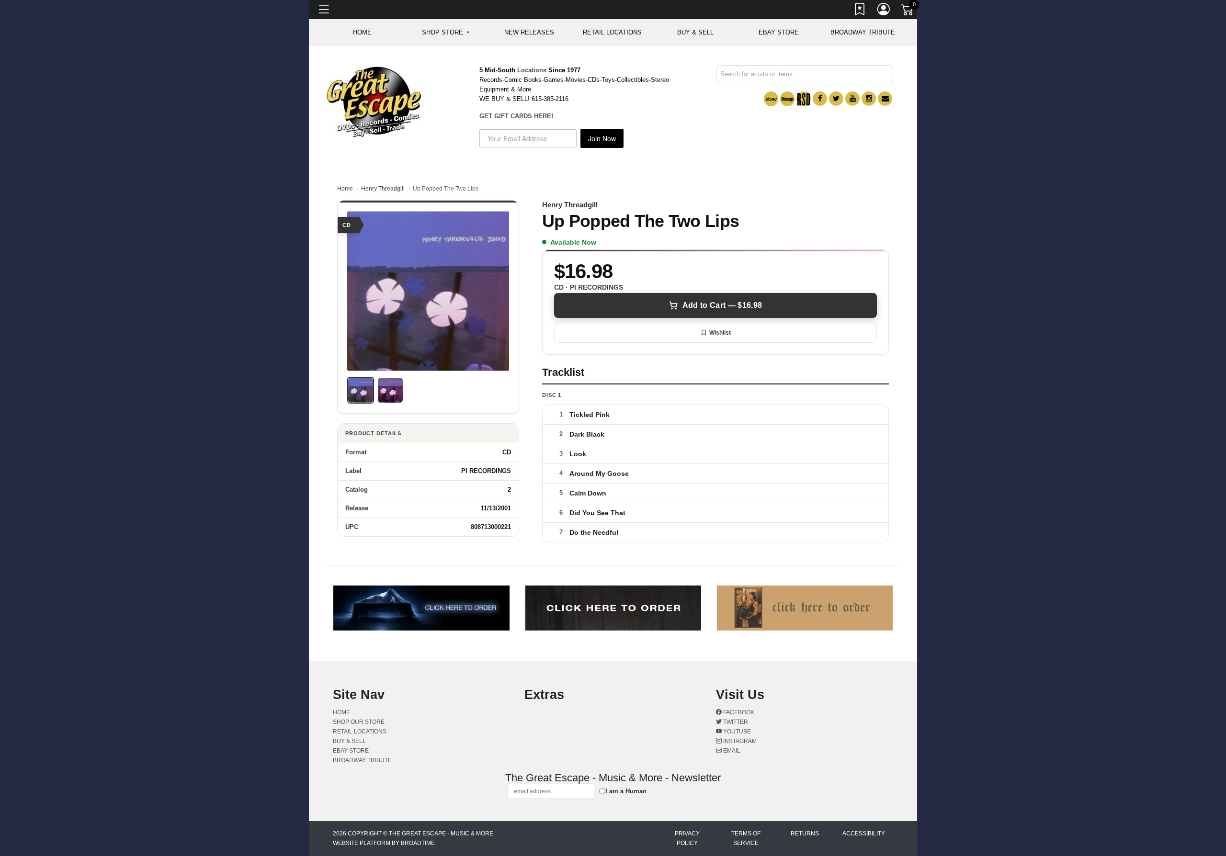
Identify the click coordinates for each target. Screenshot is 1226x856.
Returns (805, 833)
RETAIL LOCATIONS (612, 32)
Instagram (739, 741)
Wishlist (720, 332)
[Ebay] (771, 98)
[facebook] (820, 98)
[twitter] (836, 98)
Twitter (735, 722)
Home (345, 188)
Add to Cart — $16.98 (722, 305)
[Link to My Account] (884, 11)
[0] (908, 11)
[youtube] (852, 98)
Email (731, 750)
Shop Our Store (359, 722)
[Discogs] (787, 98)
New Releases (529, 32)
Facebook (738, 712)
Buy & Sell (695, 32)
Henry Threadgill (383, 188)
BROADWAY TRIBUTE (862, 32)
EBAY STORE (779, 32)
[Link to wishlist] (860, 11)
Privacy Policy (687, 838)
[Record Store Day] (803, 98)
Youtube (736, 731)
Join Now (602, 138)
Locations (531, 70)
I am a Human (626, 791)
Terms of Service (746, 838)
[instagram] (869, 98)
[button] (445, 32)
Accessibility (863, 833)
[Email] (885, 98)
